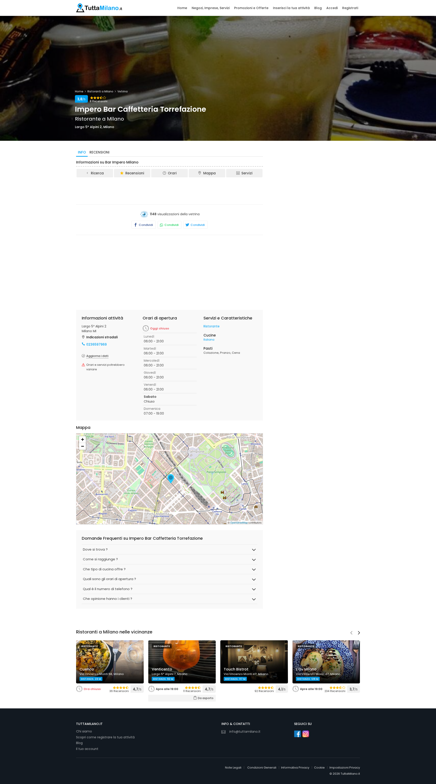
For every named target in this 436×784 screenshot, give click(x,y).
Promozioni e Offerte (251, 8)
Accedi (332, 8)
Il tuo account (87, 749)
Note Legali (233, 767)
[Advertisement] (169, 190)
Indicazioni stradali (102, 337)
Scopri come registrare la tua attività (105, 737)
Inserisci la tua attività (291, 8)
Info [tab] (82, 152)
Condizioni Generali (261, 767)
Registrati (350, 8)
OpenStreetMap (239, 522)
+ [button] (82, 439)
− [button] (82, 446)
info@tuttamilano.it (244, 731)
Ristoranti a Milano (100, 91)
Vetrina (122, 91)
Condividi (145, 225)
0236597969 (96, 344)
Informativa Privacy (295, 767)
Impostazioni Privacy (344, 767)
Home (182, 8)
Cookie (319, 767)
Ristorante (211, 326)
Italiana (208, 339)
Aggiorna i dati (97, 356)
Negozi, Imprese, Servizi (211, 8)
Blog (318, 8)
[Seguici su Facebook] (297, 733)
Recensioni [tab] (99, 152)
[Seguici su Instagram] (305, 733)
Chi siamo (84, 731)
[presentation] (351, 633)
